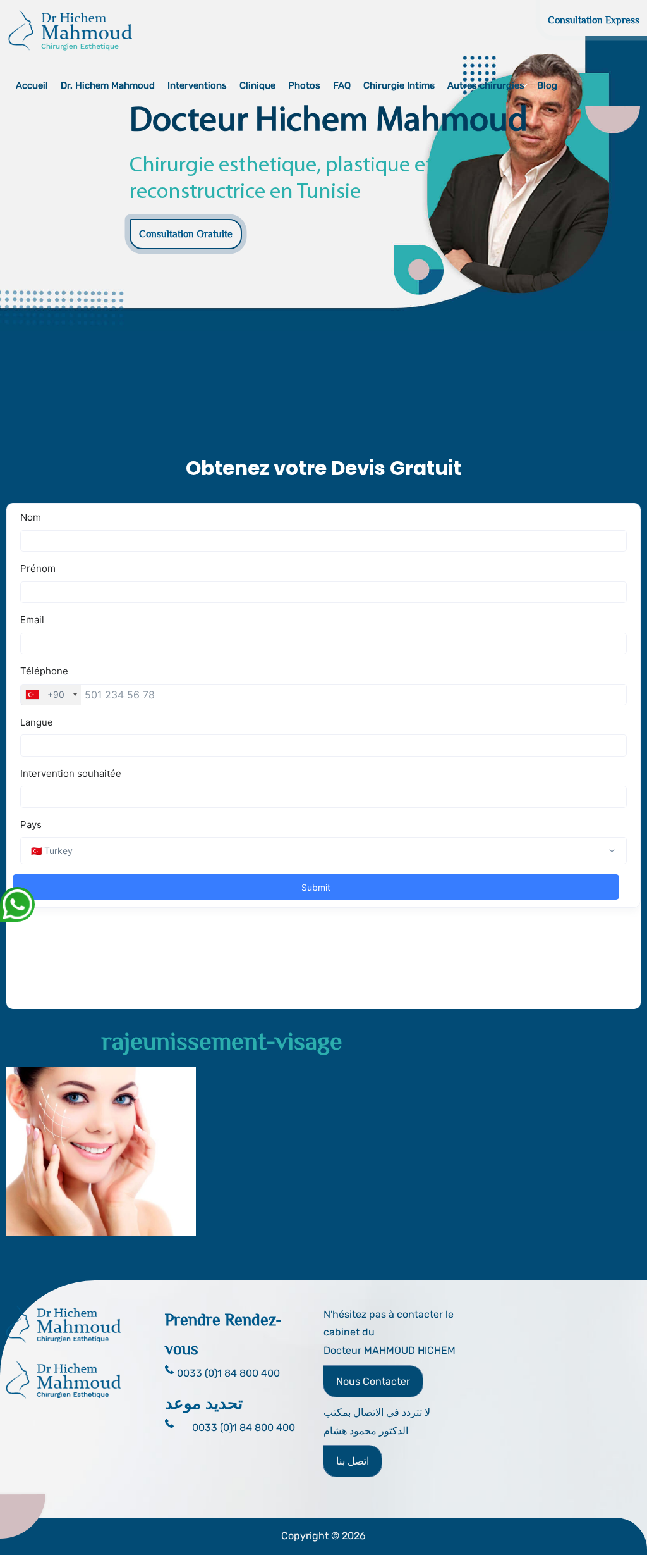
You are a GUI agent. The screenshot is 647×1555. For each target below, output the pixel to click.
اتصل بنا (352, 1461)
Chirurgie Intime (399, 85)
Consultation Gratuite (186, 234)
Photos (304, 85)
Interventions (197, 85)
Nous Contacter (373, 1381)
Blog (547, 85)
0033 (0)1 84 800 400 (243, 1428)
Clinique (257, 85)
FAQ (342, 85)
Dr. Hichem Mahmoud (108, 85)
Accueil (32, 85)
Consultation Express (593, 20)
